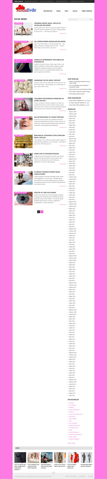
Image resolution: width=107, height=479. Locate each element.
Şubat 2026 (72, 125)
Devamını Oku (63, 33)
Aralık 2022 (72, 192)
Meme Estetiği (71, 443)
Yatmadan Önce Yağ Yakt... (78, 1)
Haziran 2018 (72, 314)
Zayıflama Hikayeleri (74, 439)
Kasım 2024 (72, 152)
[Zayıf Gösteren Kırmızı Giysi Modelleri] (73, 457)
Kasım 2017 (72, 330)
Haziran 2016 (72, 357)
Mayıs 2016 (72, 359)
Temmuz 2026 (72, 114)
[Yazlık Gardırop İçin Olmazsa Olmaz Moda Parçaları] (33, 457)
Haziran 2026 (72, 116)
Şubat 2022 (72, 215)
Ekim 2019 (72, 278)
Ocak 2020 (72, 271)
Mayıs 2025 (72, 143)
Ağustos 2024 (72, 159)
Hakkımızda (82, 476)
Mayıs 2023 (72, 181)
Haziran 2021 (72, 233)
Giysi (70, 421)
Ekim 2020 (72, 251)
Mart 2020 (72, 267)
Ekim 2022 (72, 197)
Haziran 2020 (72, 260)
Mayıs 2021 (72, 235)
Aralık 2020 (72, 246)
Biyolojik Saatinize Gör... (47, 1)
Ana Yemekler (72, 405)
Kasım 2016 (72, 346)
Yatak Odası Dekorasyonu (75, 434)
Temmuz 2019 (72, 285)
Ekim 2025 (72, 134)
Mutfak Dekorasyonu (74, 425)
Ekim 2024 (72, 154)
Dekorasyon (48, 11)
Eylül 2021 (72, 226)
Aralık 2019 (72, 273)
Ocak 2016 (72, 368)
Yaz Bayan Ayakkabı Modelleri (76, 102)
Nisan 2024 (72, 163)
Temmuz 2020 (72, 258)
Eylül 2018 (72, 307)
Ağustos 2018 (72, 310)
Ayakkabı (71, 407)
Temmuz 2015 (72, 382)
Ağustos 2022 (72, 201)
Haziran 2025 (72, 141)
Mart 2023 (72, 186)
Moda (58, 11)
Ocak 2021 (72, 244)
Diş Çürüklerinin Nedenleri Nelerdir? (50, 41)
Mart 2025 (72, 145)
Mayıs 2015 (72, 386)
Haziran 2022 (72, 206)
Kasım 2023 (72, 170)
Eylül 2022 (72, 199)
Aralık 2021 (72, 219)
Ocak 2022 (72, 217)
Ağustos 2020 (72, 255)
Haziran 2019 (72, 287)
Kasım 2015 (72, 373)
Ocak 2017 (72, 341)
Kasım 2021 (72, 222)
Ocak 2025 (72, 150)
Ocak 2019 (72, 298)
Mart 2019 (72, 294)
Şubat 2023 (72, 188)
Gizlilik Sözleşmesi (71, 476)
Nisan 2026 (72, 120)
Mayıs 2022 (72, 208)
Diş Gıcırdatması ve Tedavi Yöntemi (49, 117)
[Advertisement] (80, 50)
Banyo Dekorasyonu (74, 409)
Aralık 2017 (72, 328)
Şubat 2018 (72, 323)
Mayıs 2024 (72, 161)
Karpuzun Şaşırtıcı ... (62, 1)
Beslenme (71, 412)
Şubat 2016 (72, 366)
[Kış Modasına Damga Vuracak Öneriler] (86, 457)
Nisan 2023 (72, 183)
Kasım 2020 (72, 249)
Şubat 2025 (72, 147)
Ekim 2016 (72, 348)
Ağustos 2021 (72, 228)
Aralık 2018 (72, 301)
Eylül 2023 (72, 174)
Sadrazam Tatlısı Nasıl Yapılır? (47, 80)
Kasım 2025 (72, 132)
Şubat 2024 (72, 165)
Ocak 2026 (72, 127)
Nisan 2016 (72, 361)
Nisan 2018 (72, 319)
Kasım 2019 (72, 276)
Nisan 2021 (72, 237)
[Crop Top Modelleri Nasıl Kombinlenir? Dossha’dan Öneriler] (20, 457)
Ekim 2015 (72, 375)
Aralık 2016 (72, 343)
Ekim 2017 (72, 332)
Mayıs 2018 (72, 316)
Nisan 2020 (72, 264)
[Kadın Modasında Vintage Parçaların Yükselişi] (47, 457)
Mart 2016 (72, 364)
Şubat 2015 (72, 393)
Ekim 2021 (72, 224)
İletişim (90, 476)
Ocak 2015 (72, 395)
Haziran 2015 (72, 384)
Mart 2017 (72, 337)
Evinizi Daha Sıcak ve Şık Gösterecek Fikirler (80, 89)
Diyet (66, 11)
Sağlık (75, 11)
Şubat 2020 (72, 269)
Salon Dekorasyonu (74, 432)
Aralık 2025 (72, 129)
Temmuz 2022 (72, 204)
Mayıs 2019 (72, 289)
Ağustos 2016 (72, 352)
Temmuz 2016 (72, 355)
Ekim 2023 (72, 172)
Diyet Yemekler (73, 418)
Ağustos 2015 (72, 379)
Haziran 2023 (72, 179)
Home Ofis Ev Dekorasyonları (46, 154)
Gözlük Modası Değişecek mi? (76, 100)
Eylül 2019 (72, 280)
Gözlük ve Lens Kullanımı (45, 192)
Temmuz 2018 (72, 312)
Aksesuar (71, 403)
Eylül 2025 (72, 136)
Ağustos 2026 (72, 111)
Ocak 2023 (72, 190)
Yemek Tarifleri (87, 11)
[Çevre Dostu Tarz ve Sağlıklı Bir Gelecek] (60, 457)
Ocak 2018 (72, 325)
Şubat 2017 (72, 339)
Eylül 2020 (72, 253)
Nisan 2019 (72, 292)
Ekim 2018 (72, 305)
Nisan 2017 (72, 334)
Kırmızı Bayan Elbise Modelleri (76, 105)
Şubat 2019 (72, 296)
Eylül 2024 (72, 156)
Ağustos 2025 (72, 138)
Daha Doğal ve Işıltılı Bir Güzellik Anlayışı (79, 91)
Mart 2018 (72, 321)
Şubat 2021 (72, 242)
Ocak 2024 (72, 168)
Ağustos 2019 (72, 282)
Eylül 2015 (72, 377)
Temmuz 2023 (72, 177)
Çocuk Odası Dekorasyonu (76, 414)
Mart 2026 (72, 123)
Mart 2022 (72, 213)
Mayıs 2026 (72, 118)
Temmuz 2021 (72, 231)
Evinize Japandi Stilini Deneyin (76, 93)
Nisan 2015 (72, 388)
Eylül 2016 (72, 350)
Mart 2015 (72, 391)
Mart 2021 (72, 240)
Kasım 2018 (72, 303)
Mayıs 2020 (72, 262)
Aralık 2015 (72, 370)
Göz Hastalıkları (73, 423)
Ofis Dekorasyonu (73, 427)
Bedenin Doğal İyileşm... (31, 1)
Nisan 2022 (72, 210)
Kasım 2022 (72, 195)
